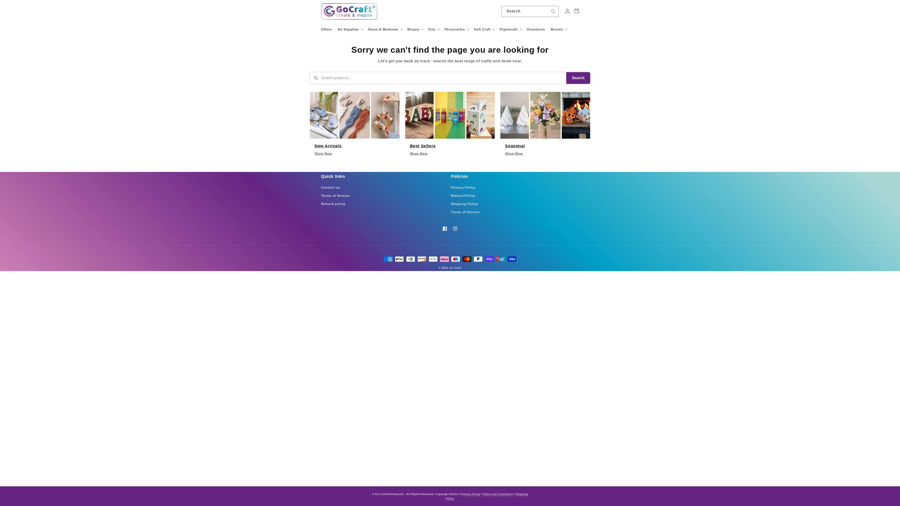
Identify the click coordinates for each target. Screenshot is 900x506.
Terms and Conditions (498, 494)
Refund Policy (463, 195)
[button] (350, 29)
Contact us (330, 187)
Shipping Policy (464, 204)
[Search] (553, 11)
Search (578, 78)
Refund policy (333, 204)
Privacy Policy (463, 187)
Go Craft (455, 267)
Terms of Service (335, 195)
